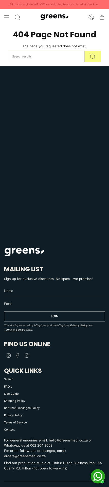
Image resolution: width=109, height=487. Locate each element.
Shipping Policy (14, 401)
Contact (9, 429)
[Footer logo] (24, 252)
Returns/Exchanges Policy (22, 408)
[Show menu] (7, 17)
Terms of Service (14, 329)
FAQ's (8, 386)
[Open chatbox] (98, 476)
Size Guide (11, 393)
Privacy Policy (79, 325)
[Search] (93, 56)
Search (8, 379)
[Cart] (102, 17)
